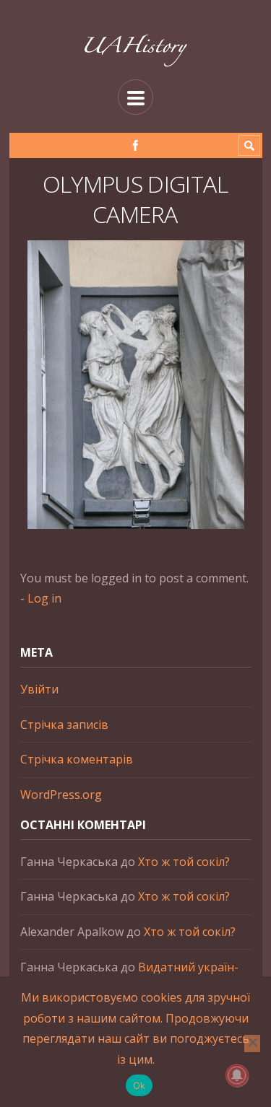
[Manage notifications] (237, 1075)
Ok (139, 1085)
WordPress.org (61, 794)
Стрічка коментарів (76, 759)
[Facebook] (135, 145)
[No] (252, 1043)
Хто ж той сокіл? (184, 862)
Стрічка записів (64, 724)
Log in (44, 598)
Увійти (39, 689)
